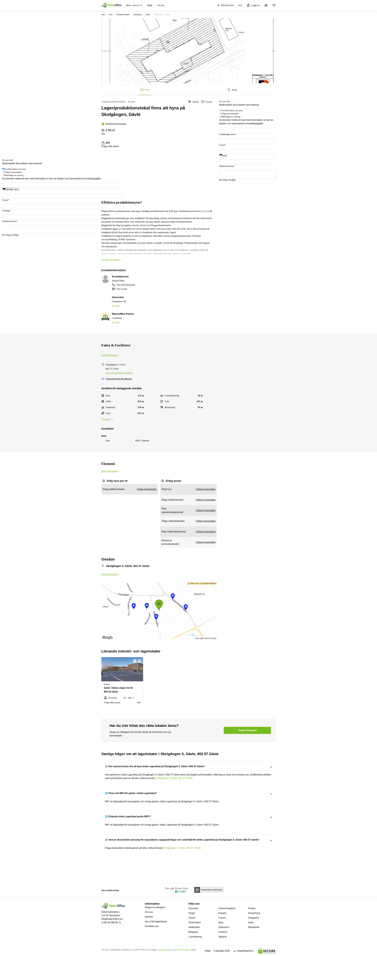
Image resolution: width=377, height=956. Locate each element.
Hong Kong (254, 913)
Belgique (193, 932)
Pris (240, 5)
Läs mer (115, 305)
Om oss (160, 5)
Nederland (194, 927)
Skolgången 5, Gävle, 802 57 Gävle (173, 778)
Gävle (147, 14)
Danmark (193, 908)
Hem (103, 14)
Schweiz (222, 932)
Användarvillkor (183, 949)
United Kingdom (226, 908)
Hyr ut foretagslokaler (156, 921)
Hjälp (149, 5)
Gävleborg (137, 14)
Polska (251, 908)
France (222, 918)
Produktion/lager (123, 14)
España (222, 913)
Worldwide (253, 927)
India (250, 922)
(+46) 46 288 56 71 (111, 922)
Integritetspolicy (164, 949)
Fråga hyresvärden (230, 113)
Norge (191, 913)
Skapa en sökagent (155, 907)
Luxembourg (195, 936)
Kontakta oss (151, 926)
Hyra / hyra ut (132, 5)
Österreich (223, 927)
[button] (134, 661)
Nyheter (149, 916)
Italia (220, 922)
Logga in (255, 5)
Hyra (111, 14)
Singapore (253, 918)
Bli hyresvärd (227, 5)
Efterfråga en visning (230, 116)
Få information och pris (232, 110)
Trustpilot (223, 156)
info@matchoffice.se (112, 919)
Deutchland (194, 922)
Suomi (191, 918)
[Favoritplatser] (274, 5)
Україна (222, 936)
